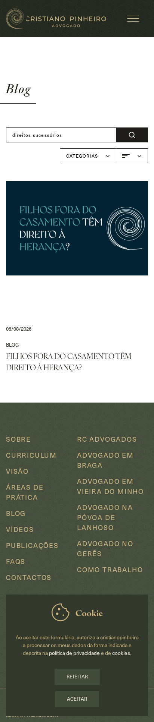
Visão (17, 471)
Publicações (32, 545)
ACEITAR (77, 699)
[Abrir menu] (133, 18)
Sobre (18, 439)
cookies (121, 652)
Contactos (29, 577)
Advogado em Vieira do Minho (110, 486)
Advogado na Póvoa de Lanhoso (105, 517)
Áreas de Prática (24, 492)
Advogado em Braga (105, 460)
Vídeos (20, 529)
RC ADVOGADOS (107, 439)
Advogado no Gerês (105, 548)
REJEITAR (77, 676)
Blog (16, 513)
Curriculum (31, 455)
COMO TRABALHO (110, 569)
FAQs (15, 561)
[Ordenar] (132, 155)
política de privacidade (75, 652)
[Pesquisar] (132, 134)
